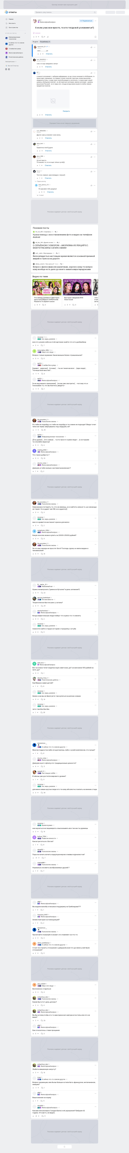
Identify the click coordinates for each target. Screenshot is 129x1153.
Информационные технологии (53, 437)
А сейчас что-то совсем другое (53, 747)
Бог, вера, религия (48, 339)
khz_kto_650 (39, 231)
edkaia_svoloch (40, 264)
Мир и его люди (47, 352)
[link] (46, 293)
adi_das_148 (39, 242)
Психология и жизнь (49, 421)
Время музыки (47, 825)
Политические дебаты (50, 680)
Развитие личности (49, 838)
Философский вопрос (48, 22)
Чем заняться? (50, 264)
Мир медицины (48, 253)
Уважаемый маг (47, 586)
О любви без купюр (49, 365)
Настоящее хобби (48, 773)
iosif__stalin (39, 253)
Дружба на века (48, 242)
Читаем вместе (47, 599)
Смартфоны (47, 231)
